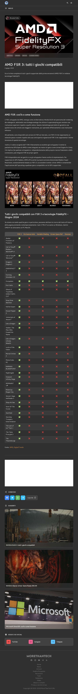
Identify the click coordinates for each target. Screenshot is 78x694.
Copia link (30, 498)
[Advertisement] (39, 95)
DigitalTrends (19, 447)
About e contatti (39, 682)
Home (39, 664)
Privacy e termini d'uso (39, 685)
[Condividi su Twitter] (12, 497)
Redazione (39, 678)
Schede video (34, 55)
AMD (11, 447)
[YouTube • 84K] (39, 660)
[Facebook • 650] (31, 660)
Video (39, 680)
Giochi (24, 55)
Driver (17, 55)
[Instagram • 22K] (35, 660)
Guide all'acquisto (39, 671)
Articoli (10, 55)
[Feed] (47, 660)
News (39, 667)
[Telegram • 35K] (43, 660)
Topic (39, 676)
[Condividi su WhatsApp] (17, 497)
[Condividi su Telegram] (23, 497)
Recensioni (39, 673)
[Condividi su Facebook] (7, 497)
